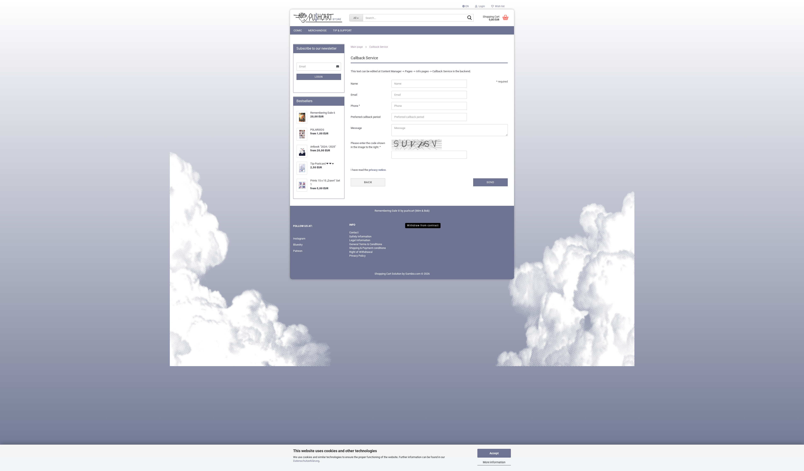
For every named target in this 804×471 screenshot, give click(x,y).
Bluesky (298, 244)
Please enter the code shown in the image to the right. (368, 145)
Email (354, 94)
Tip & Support (342, 30)
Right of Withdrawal (360, 252)
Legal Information (359, 240)
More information (494, 462)
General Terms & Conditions (365, 244)
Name (354, 83)
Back (368, 182)
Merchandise (317, 30)
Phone (355, 105)
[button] (465, 6)
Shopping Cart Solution (388, 273)
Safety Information (360, 236)
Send (490, 182)
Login (319, 76)
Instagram (299, 238)
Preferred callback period (365, 116)
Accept (494, 453)
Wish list (499, 6)
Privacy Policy (357, 255)
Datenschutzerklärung (306, 460)
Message (356, 128)
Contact (353, 232)
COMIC (298, 30)
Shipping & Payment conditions (367, 248)
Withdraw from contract (423, 225)
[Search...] (470, 18)
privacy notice (377, 169)
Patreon (297, 250)
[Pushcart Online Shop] (318, 17)
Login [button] (481, 6)
